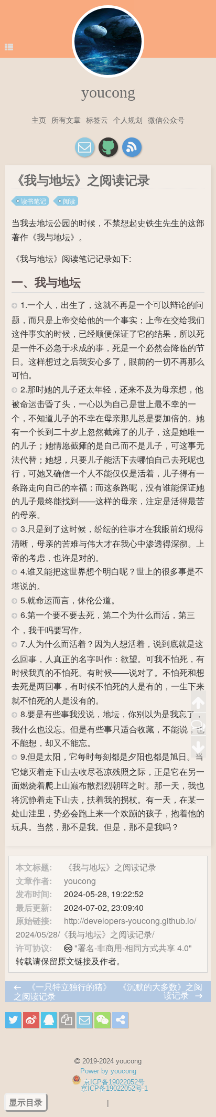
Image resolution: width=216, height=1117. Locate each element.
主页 (38, 119)
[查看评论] (198, 724)
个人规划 (128, 119)
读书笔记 (33, 200)
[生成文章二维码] (102, 1020)
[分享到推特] (13, 1020)
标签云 (97, 119)
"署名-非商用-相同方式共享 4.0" (133, 948)
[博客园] (132, 147)
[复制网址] (66, 1020)
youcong (108, 92)
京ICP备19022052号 (114, 1082)
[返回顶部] (198, 701)
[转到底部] (198, 747)
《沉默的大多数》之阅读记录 (160, 991)
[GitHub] (108, 147)
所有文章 (66, 119)
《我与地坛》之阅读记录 (110, 867)
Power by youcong (108, 1071)
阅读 (69, 200)
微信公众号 (166, 119)
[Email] (84, 147)
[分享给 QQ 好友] (49, 1020)
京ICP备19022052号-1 (114, 1088)
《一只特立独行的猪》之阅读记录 (62, 991)
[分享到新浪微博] (31, 1020)
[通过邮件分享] (84, 1020)
